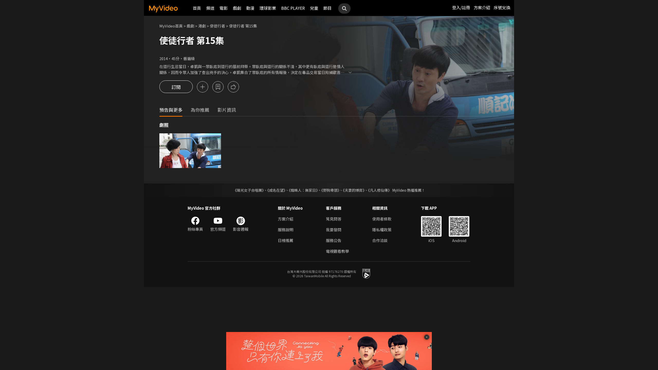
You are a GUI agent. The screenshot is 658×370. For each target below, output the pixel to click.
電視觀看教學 (337, 251)
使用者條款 (381, 218)
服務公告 (333, 240)
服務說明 (285, 229)
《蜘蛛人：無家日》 (303, 190)
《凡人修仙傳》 (379, 190)
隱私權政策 (381, 229)
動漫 (250, 8)
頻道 (210, 8)
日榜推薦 (285, 240)
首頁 (197, 8)
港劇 (202, 26)
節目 (327, 8)
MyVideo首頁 (171, 26)
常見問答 (333, 218)
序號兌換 (502, 7)
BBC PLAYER (293, 8)
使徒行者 (217, 26)
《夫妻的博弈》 (353, 190)
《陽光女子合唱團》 (248, 190)
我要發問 (333, 229)
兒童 (314, 8)
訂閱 (176, 87)
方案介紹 (482, 7)
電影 (224, 8)
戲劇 (237, 8)
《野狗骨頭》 (330, 190)
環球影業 (268, 8)
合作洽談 (380, 240)
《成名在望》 (276, 190)
